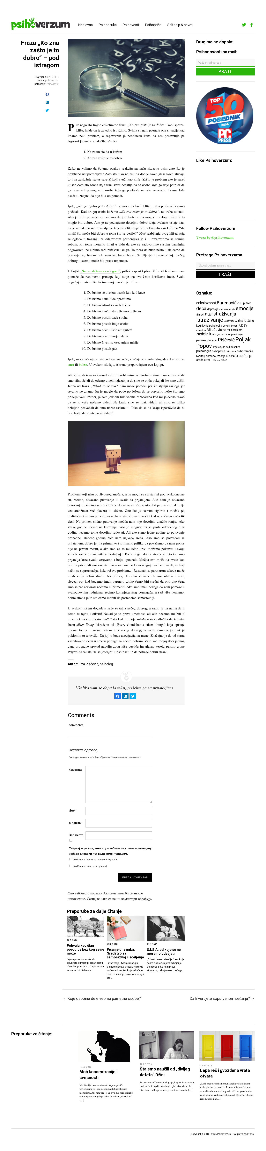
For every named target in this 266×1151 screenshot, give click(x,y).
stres (207, 359)
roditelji (200, 356)
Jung (250, 321)
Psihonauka (108, 25)
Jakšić (241, 320)
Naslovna (85, 25)
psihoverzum (52, 80)
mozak (226, 330)
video (224, 360)
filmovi (200, 314)
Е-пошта (76, 823)
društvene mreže (227, 309)
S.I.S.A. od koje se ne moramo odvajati (164, 952)
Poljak (243, 339)
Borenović (227, 302)
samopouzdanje (215, 356)
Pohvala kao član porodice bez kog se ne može (85, 949)
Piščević (226, 340)
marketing (201, 330)
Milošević (214, 330)
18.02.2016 (146, 1064)
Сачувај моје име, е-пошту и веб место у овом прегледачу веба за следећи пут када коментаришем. (110, 851)
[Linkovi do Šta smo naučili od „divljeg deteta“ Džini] (166, 1058)
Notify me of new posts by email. (90, 866)
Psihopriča (153, 25)
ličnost (233, 325)
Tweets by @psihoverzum (214, 237)
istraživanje (209, 320)
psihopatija (218, 351)
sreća (199, 360)
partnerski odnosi (206, 340)
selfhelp (245, 356)
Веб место (76, 835)
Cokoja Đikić (244, 303)
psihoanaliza (233, 346)
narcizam (236, 329)
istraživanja (224, 314)
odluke (227, 334)
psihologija (203, 351)
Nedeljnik (203, 334)
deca (201, 308)
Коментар (75, 769)
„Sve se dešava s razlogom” (100, 271)
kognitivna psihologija (209, 325)
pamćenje (237, 334)
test (218, 360)
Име (73, 810)
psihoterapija (245, 351)
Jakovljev (229, 320)
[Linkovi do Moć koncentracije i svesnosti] (104, 1061)
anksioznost (206, 303)
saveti (232, 355)
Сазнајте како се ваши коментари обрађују (119, 898)
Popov (204, 346)
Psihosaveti (53, 84)
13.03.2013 (85, 1067)
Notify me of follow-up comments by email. (96, 859)
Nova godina (217, 334)
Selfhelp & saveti (180, 25)
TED (213, 359)
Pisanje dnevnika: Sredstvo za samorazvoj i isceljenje (125, 953)
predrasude (219, 346)
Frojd (208, 314)
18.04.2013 (206, 1065)
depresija (212, 309)
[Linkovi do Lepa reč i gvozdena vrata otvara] (227, 1060)
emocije (245, 308)
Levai (226, 325)
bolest (83, 364)
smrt (71, 364)
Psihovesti (131, 25)
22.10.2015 (53, 77)
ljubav (242, 325)
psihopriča (231, 351)
